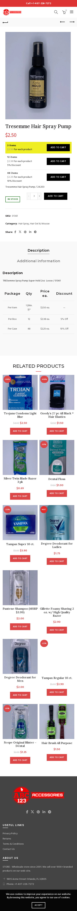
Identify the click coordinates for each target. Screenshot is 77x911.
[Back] (5, 22)
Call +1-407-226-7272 (38, 3)
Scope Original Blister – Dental (20, 744)
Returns (7, 839)
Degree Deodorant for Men (20, 679)
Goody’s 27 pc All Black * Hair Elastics (56, 415)
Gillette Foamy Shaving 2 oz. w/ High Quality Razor (57, 612)
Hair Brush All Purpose (57, 743)
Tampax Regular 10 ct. (57, 678)
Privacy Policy (10, 834)
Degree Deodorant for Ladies (57, 545)
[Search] (56, 12)
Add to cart (58, 147)
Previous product (62, 22)
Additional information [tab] (38, 261)
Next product (71, 22)
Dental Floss (56, 479)
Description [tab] (38, 250)
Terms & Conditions (13, 844)
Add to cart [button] (20, 431)
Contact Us (9, 849)
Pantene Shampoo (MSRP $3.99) (20, 610)
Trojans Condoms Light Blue (20, 415)
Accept (38, 905)
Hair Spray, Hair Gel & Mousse (34, 224)
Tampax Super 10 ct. (20, 544)
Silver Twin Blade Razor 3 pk (20, 480)
